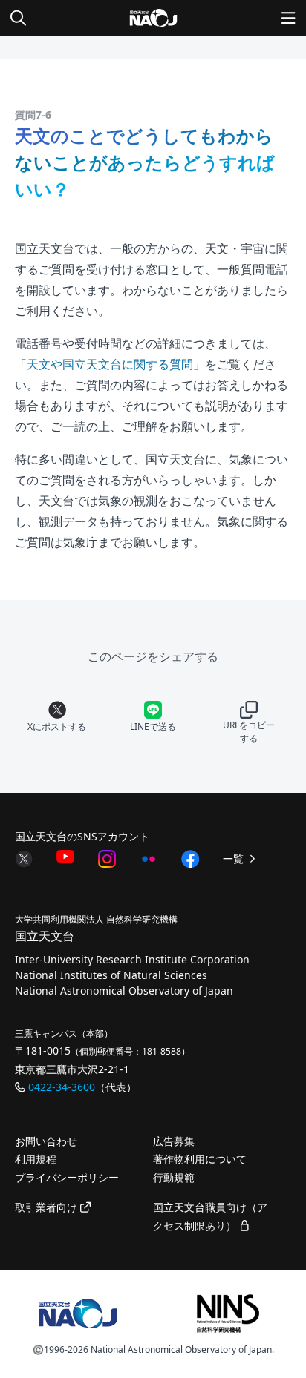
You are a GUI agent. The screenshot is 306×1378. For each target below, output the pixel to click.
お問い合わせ (46, 1141)
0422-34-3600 (61, 1087)
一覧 (235, 858)
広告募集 (174, 1141)
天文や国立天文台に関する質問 (110, 364)
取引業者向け (47, 1207)
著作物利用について (200, 1159)
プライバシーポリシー (67, 1177)
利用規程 (35, 1159)
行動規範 (174, 1177)
